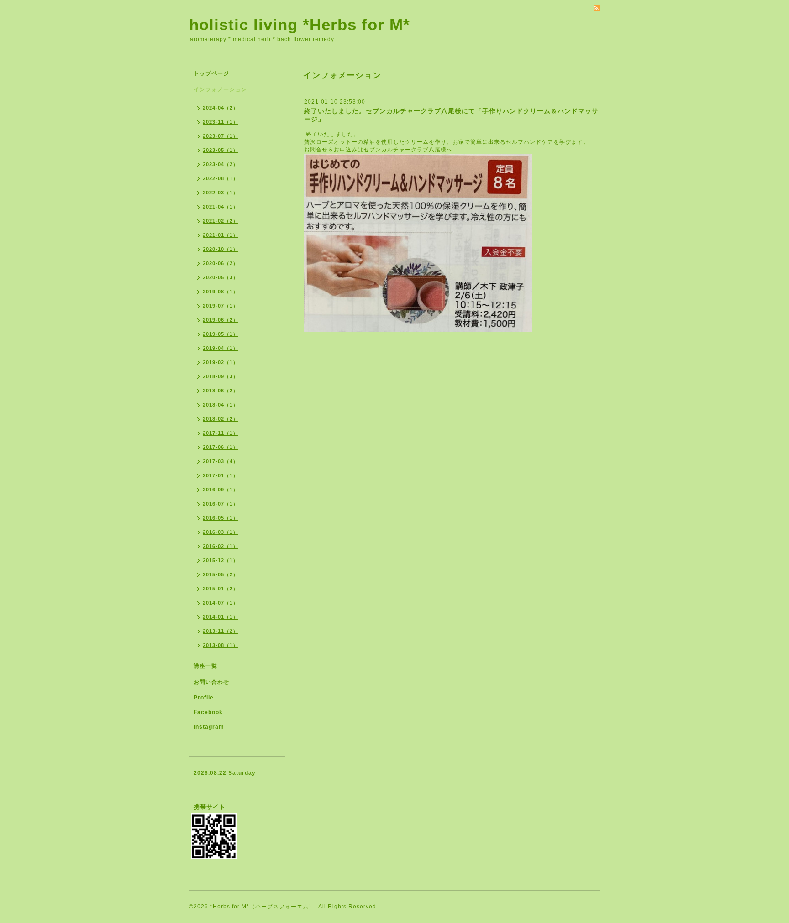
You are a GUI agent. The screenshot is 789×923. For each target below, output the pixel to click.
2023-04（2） (220, 164)
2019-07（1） (220, 305)
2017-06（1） (220, 447)
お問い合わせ (211, 682)
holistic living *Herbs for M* (299, 24)
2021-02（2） (220, 221)
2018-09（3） (220, 376)
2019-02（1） (220, 362)
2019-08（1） (220, 291)
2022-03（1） (220, 192)
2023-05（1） (220, 150)
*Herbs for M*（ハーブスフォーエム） (262, 906)
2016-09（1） (220, 489)
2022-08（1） (220, 178)
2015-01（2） (220, 588)
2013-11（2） (220, 631)
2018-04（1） (220, 404)
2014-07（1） (220, 602)
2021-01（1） (220, 235)
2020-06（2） (220, 263)
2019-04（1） (220, 348)
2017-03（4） (220, 461)
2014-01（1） (220, 617)
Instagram (209, 727)
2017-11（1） (220, 433)
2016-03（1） (220, 532)
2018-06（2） (220, 390)
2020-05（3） (220, 277)
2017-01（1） (220, 475)
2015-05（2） (220, 574)
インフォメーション (220, 89)
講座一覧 (205, 666)
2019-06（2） (220, 320)
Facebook (208, 712)
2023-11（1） (220, 122)
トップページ (211, 73)
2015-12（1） (220, 560)
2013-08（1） (220, 645)
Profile (204, 697)
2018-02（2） (220, 419)
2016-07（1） (220, 503)
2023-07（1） (220, 136)
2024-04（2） (220, 107)
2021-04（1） (220, 206)
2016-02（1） (220, 546)
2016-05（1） (220, 518)
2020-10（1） (220, 249)
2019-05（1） (220, 334)
